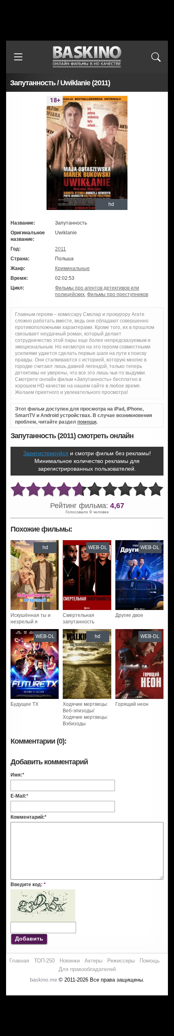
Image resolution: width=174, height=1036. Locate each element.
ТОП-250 (44, 961)
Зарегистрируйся (45, 453)
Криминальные (72, 268)
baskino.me (43, 980)
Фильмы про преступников (117, 294)
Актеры (93, 961)
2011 (60, 249)
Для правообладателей (87, 969)
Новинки (69, 961)
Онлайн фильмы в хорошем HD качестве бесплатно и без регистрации (87, 57)
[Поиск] (156, 57)
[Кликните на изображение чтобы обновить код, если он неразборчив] (43, 892)
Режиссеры (121, 961)
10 (155, 489)
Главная (19, 961)
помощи (86, 422)
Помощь (150, 961)
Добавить (29, 938)
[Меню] (18, 57)
